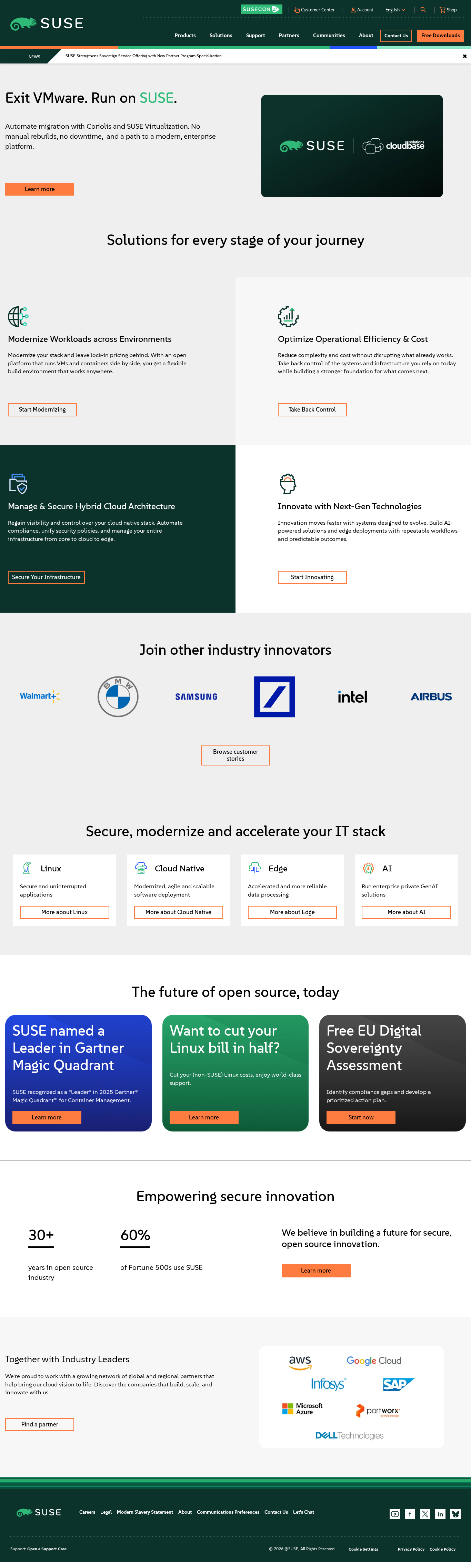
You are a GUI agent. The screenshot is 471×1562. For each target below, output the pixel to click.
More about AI (406, 912)
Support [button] (255, 35)
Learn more (40, 189)
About (185, 1512)
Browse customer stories (235, 755)
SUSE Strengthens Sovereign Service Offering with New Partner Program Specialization (144, 55)
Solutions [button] (221, 35)
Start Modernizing (42, 409)
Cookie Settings (363, 1549)
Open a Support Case (47, 1548)
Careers (87, 1512)
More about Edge (292, 912)
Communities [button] (329, 35)
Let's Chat (303, 1512)
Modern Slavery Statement (145, 1512)
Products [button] (185, 35)
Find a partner (39, 1424)
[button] (263, 7)
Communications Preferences (228, 1512)
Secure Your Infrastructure (46, 577)
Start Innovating (312, 577)
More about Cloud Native (178, 912)
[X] (425, 1514)
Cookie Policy (442, 1549)
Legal (106, 1512)
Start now (361, 1117)
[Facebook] (410, 1514)
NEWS (34, 57)
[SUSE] (41, 1512)
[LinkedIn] (440, 1514)
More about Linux (64, 912)
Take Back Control (312, 409)
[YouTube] (395, 1514)
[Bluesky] (455, 1514)
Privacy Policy (411, 1549)
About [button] (366, 35)
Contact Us (276, 1512)
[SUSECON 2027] (261, 9)
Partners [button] (289, 35)
